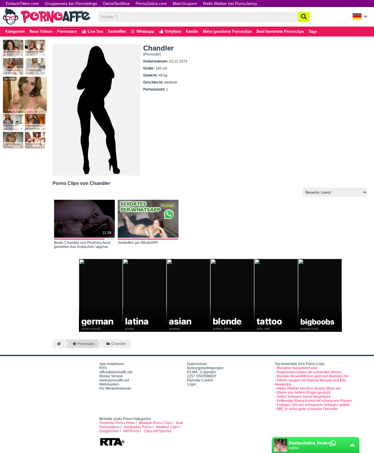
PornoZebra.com (151, 3)
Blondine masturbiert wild (297, 368)
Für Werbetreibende (115, 388)
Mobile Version (111, 376)
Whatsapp (144, 31)
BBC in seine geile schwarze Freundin (307, 409)
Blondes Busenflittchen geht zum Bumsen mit (312, 376)
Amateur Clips (167, 427)
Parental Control (200, 380)
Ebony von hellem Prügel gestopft (303, 392)
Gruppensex (109, 431)
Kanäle (192, 31)
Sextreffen (117, 31)
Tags (313, 31)
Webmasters (109, 384)
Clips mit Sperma (157, 431)
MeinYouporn (185, 3)
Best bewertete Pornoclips (280, 31)
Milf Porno (131, 431)
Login (191, 384)
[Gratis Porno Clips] (47, 24)
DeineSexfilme (116, 3)
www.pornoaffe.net (114, 380)
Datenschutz (197, 364)
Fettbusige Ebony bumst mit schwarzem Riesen (314, 401)
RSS (103, 368)
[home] (58, 343)
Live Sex (94, 31)
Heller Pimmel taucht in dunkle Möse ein (309, 388)
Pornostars (67, 31)
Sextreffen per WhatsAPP (138, 243)
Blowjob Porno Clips (155, 423)
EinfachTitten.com (22, 3)
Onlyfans (172, 31)
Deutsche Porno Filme (117, 423)
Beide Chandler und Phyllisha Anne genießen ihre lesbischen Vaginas (82, 245)
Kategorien (15, 31)
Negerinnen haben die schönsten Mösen (309, 372)
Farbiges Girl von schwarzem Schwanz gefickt (313, 405)
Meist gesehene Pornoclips (227, 31)
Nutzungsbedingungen (205, 368)
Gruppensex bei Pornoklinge (71, 3)
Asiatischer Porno (138, 427)
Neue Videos (41, 31)
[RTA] (112, 445)
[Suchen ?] (304, 17)
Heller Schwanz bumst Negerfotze (304, 397)
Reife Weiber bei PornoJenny (230, 3)
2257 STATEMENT (202, 376)
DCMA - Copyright (201, 372)
